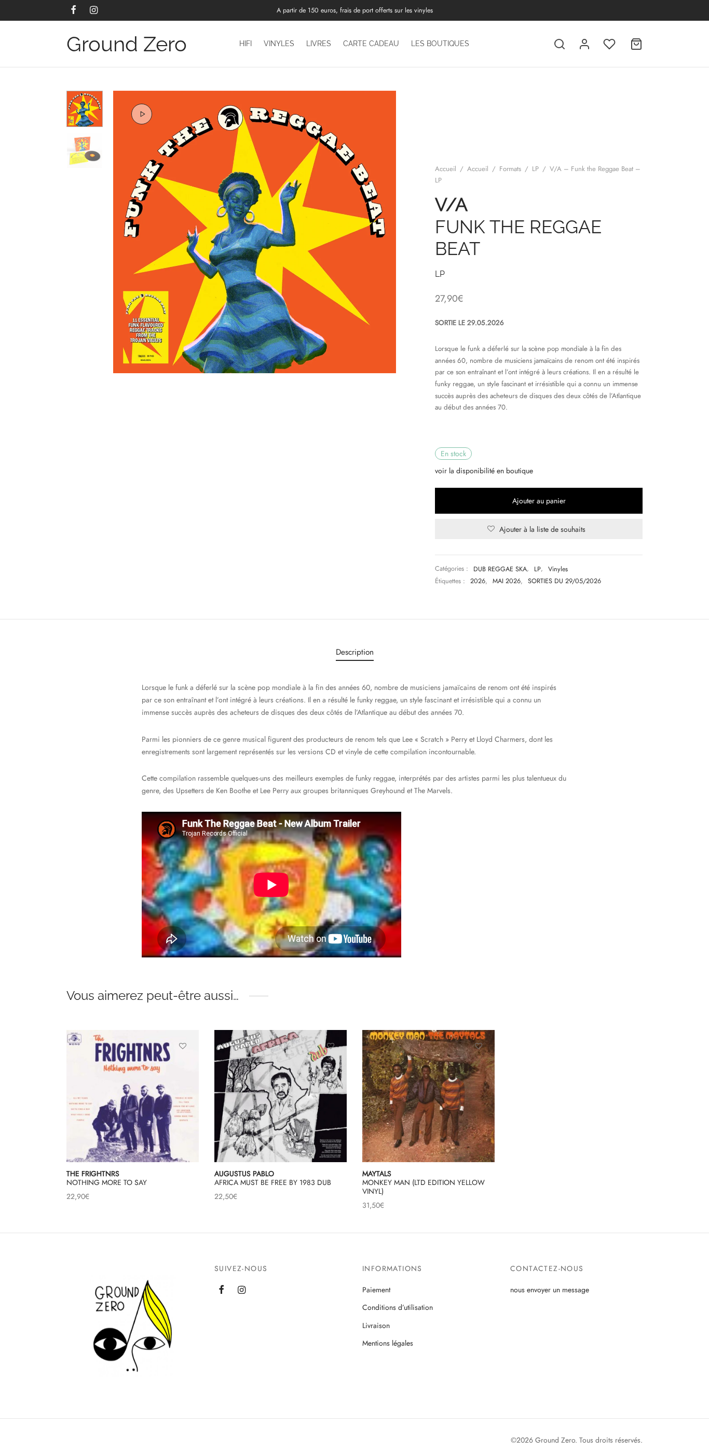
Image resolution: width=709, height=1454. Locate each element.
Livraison (376, 1325)
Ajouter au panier (539, 501)
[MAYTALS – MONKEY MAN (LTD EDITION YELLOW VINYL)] (428, 1096)
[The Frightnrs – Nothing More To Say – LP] (132, 1096)
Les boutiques (440, 43)
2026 (477, 581)
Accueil (445, 169)
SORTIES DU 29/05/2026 (564, 581)
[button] (182, 1070)
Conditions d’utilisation (397, 1307)
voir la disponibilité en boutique (484, 470)
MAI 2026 (507, 581)
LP (535, 169)
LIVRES (318, 43)
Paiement (376, 1289)
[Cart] (636, 44)
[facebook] (221, 1291)
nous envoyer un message (549, 1289)
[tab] (355, 652)
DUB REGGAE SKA (500, 569)
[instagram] (242, 1291)
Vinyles (279, 43)
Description (355, 652)
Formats (510, 169)
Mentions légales (387, 1343)
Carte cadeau (371, 43)
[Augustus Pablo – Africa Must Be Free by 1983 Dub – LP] (280, 1096)
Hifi (245, 43)
